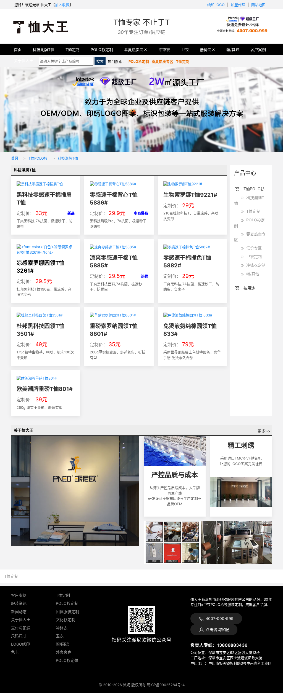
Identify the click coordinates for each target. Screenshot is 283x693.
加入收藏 (62, 4)
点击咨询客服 (217, 629)
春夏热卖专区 (135, 49)
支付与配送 (20, 627)
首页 (18, 49)
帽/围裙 (62, 644)
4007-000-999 (219, 618)
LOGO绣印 (20, 644)
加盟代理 (238, 4)
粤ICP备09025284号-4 (166, 685)
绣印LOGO (216, 4)
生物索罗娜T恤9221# (190, 195)
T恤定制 (72, 49)
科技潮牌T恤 (43, 49)
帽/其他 (252, 273)
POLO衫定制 (102, 49)
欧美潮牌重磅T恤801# (45, 389)
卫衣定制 (253, 256)
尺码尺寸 (19, 635)
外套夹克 (63, 652)
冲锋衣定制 (255, 265)
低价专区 (207, 49)
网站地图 (258, 4)
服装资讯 (19, 603)
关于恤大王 (23, 60)
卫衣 (185, 49)
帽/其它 (232, 49)
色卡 (15, 652)
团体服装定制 (67, 611)
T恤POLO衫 (38, 158)
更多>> (264, 431)
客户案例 (258, 49)
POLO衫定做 (67, 660)
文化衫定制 (65, 619)
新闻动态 (19, 611)
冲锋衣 (164, 49)
